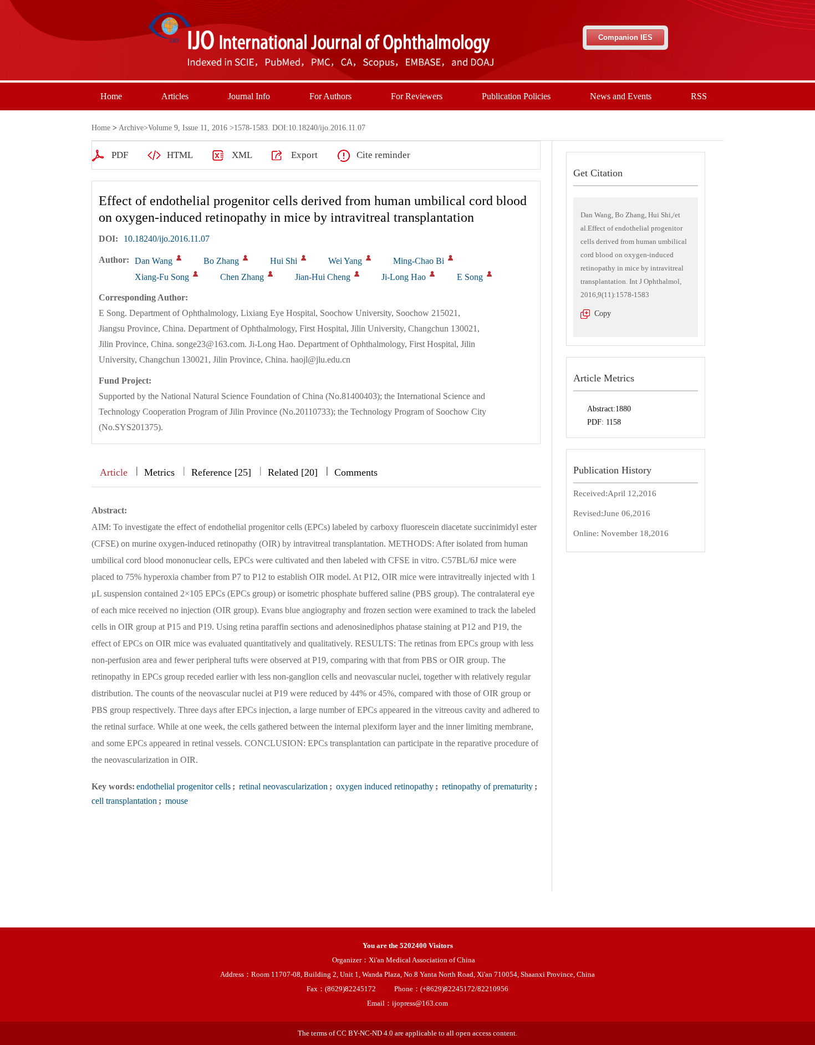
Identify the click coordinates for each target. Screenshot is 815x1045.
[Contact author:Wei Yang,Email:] (368, 258)
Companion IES (625, 37)
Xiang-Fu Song (162, 277)
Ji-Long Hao (403, 277)
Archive (131, 128)
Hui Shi (283, 261)
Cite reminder (383, 155)
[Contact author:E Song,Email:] (489, 274)
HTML (180, 155)
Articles (175, 96)
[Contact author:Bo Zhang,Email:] (245, 258)
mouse (175, 801)
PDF (119, 155)
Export (304, 155)
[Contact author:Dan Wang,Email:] (178, 258)
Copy (602, 313)
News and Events (620, 96)
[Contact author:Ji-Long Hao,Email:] (432, 274)
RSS (699, 96)
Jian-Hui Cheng (322, 277)
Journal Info (249, 96)
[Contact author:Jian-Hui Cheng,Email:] (356, 274)
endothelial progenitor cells (183, 786)
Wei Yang (345, 261)
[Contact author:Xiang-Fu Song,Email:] (195, 274)
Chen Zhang (242, 277)
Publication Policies (516, 96)
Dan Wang (153, 261)
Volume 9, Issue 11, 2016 (187, 128)
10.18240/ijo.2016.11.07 (167, 238)
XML (242, 155)
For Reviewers (416, 96)
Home (111, 96)
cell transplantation (124, 801)
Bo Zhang (221, 261)
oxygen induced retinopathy (384, 786)
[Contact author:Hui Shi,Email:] (303, 258)
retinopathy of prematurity (486, 786)
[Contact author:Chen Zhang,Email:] (270, 274)
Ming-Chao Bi (418, 261)
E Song (470, 277)
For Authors (330, 96)
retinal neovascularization (282, 786)
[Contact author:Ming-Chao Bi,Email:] (450, 258)
